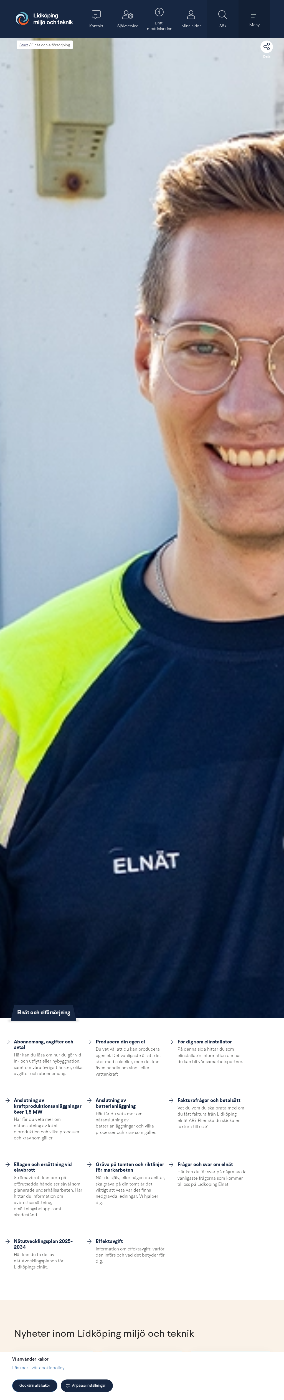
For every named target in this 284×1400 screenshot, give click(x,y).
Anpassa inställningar (89, 1386)
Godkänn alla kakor (34, 1386)
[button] (96, 19)
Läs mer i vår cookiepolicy (38, 1368)
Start (23, 45)
